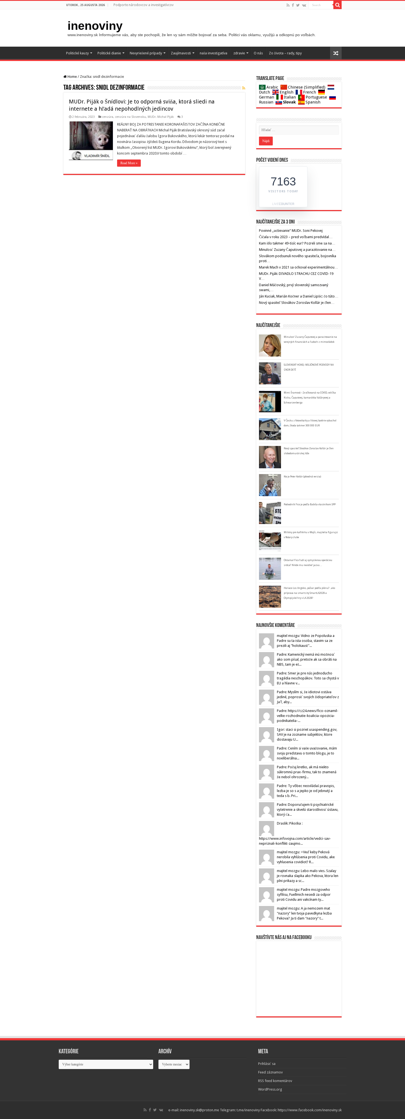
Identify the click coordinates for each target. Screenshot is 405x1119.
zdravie (239, 53)
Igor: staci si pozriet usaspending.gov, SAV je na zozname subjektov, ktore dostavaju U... (307, 734)
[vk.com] (304, 5)
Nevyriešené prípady (146, 53)
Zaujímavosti (181, 53)
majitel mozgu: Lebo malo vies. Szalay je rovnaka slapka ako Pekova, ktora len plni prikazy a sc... (307, 876)
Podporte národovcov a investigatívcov (144, 5)
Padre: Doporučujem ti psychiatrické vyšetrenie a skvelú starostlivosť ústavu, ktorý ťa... (307, 809)
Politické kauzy (77, 53)
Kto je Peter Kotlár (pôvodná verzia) (302, 476)
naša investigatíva (213, 53)
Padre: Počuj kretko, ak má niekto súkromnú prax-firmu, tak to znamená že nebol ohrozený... (306, 772)
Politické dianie (109, 53)
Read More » (128, 163)
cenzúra (107, 117)
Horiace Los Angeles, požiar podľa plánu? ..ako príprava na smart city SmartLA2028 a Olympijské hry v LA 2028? (309, 593)
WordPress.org (270, 1089)
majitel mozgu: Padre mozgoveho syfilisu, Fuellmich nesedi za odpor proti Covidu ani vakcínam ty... (304, 894)
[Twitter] (298, 5)
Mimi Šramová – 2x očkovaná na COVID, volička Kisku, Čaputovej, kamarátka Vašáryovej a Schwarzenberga (310, 397)
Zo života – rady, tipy (285, 53)
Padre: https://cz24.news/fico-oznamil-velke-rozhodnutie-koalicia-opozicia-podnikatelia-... (307, 716)
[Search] (337, 5)
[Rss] (288, 5)
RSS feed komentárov (275, 1081)
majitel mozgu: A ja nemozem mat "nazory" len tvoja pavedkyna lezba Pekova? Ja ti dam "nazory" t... (304, 913)
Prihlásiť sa (267, 1064)
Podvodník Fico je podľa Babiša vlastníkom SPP (310, 504)
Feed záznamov (270, 1072)
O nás (258, 53)
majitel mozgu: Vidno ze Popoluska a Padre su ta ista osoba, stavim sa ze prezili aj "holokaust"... (305, 641)
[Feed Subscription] (243, 88)
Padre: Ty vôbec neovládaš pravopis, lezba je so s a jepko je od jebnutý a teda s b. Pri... (306, 791)
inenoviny (95, 25)
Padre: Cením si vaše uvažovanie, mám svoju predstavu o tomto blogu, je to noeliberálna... (307, 753)
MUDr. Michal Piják (161, 117)
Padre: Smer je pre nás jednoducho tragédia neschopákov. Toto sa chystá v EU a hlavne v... (308, 678)
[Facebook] (293, 5)
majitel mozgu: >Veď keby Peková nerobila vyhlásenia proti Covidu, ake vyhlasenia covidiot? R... (306, 857)
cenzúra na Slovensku (130, 117)
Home (72, 77)
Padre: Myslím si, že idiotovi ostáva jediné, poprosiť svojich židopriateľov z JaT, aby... (308, 697)
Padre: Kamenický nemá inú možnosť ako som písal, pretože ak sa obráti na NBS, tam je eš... (307, 659)
